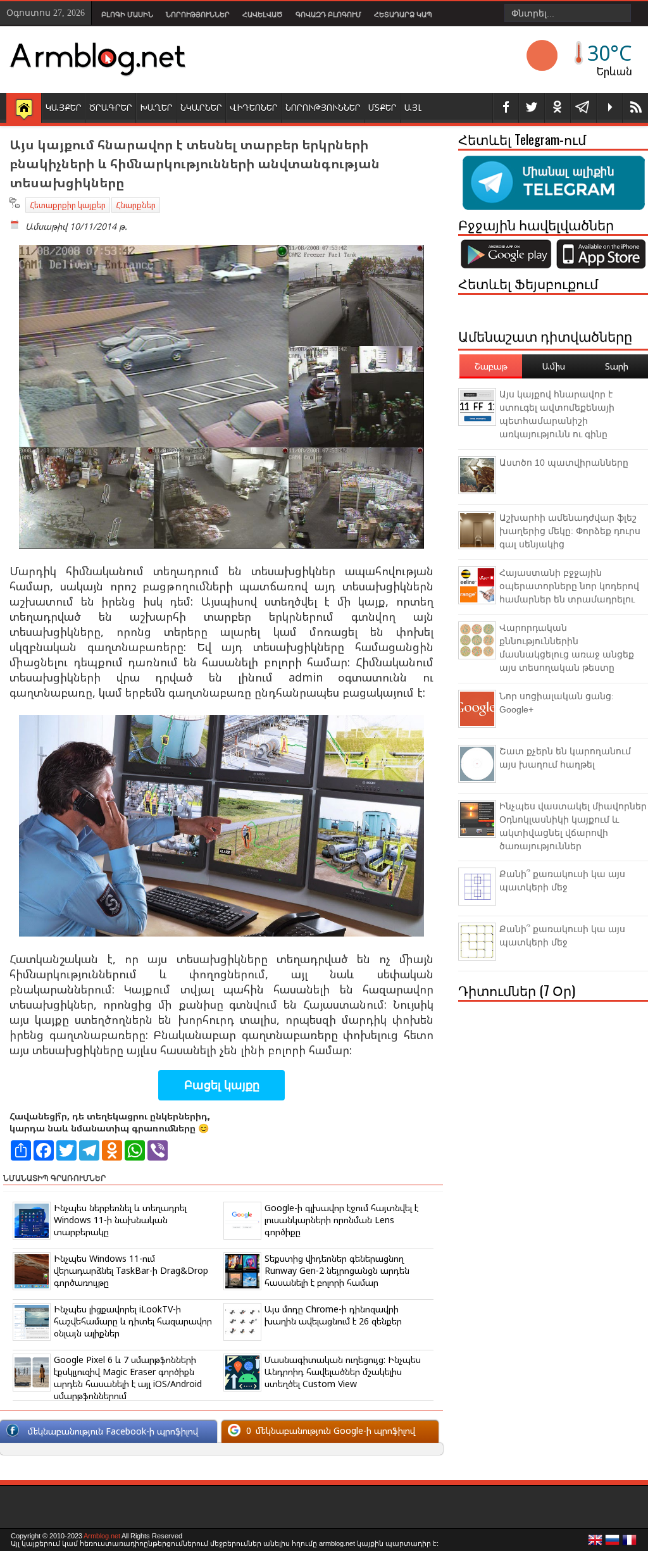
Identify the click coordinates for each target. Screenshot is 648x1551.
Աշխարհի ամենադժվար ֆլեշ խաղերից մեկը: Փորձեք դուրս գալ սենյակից (569, 531)
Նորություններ (198, 14)
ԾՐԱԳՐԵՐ (110, 107)
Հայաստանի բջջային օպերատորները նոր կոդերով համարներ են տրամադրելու (569, 586)
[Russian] (612, 1543)
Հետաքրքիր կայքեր (68, 205)
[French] (629, 1543)
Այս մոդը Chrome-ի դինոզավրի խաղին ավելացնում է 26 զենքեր (333, 1315)
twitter (531, 108)
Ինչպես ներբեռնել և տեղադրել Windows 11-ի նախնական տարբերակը (120, 1220)
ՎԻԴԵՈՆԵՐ (254, 107)
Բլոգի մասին (127, 14)
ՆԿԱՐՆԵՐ (201, 107)
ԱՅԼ (412, 107)
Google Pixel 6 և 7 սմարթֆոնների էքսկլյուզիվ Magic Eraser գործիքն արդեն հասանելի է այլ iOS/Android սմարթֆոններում (128, 1378)
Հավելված (262, 14)
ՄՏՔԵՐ (382, 107)
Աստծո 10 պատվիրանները (563, 463)
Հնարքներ (136, 205)
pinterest (557, 108)
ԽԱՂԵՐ (156, 107)
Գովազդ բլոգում (328, 14)
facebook (505, 108)
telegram (583, 108)
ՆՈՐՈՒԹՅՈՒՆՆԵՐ (323, 107)
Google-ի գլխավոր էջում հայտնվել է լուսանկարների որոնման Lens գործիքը (341, 1220)
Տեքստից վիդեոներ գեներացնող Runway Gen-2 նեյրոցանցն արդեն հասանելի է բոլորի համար (337, 1270)
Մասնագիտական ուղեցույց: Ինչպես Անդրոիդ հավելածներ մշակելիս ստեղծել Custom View (343, 1372)
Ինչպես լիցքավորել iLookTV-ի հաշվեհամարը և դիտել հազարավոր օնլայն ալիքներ (133, 1321)
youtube (609, 108)
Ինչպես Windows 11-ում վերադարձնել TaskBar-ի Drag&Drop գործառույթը (131, 1270)
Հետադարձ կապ (403, 14)
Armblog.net (102, 1536)
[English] (595, 1543)
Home (23, 109)
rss (635, 108)
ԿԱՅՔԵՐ (64, 107)
